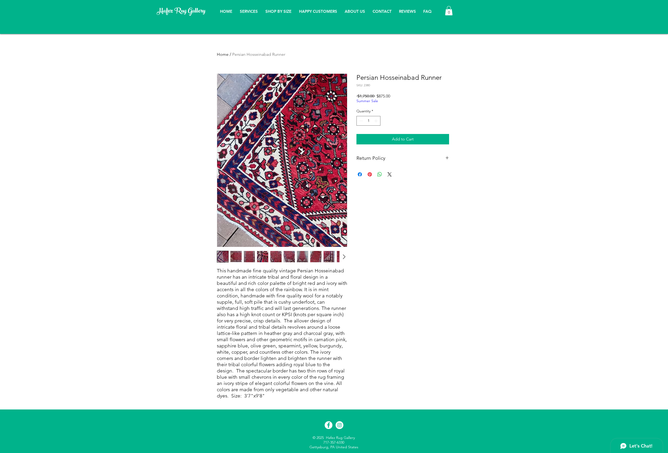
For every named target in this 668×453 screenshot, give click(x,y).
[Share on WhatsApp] (380, 174)
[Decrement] (360, 120)
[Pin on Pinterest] (370, 174)
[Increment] (376, 120)
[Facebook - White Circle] (328, 425)
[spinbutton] (368, 120)
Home (223, 54)
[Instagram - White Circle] (339, 425)
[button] (449, 10)
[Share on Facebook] (360, 174)
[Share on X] (389, 174)
